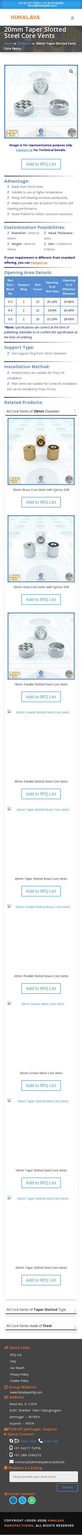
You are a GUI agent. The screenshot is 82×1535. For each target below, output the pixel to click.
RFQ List (16, 1355)
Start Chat (28, 1441)
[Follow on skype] (22, 1500)
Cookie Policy (19, 1381)
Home (8, 43)
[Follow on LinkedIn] (13, 1500)
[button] (71, 71)
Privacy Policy (19, 1374)
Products (24, 43)
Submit (67, 1487)
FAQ (13, 1361)
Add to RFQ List (41, 164)
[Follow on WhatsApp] (32, 1500)
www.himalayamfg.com (26, 1392)
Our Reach (17, 1368)
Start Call (51, 1441)
